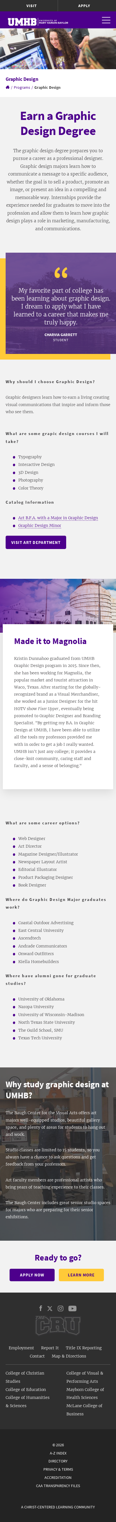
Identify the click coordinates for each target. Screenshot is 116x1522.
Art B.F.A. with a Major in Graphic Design (58, 517)
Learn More (81, 1275)
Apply (84, 5)
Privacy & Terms (58, 1469)
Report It (50, 1347)
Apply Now (32, 1275)
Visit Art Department (36, 542)
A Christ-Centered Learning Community (58, 1507)
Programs (22, 87)
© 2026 (58, 1444)
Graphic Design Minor (39, 525)
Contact (37, 1356)
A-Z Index (58, 1453)
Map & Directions (69, 1356)
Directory (58, 1461)
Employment (21, 1347)
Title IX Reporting (84, 1347)
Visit (31, 5)
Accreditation (58, 1477)
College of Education (26, 1389)
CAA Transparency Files (58, 1485)
